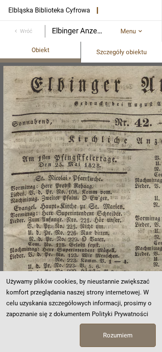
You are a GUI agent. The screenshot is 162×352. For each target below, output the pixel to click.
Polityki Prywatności (120, 314)
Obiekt (40, 50)
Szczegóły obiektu (121, 52)
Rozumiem (118, 335)
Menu (128, 31)
